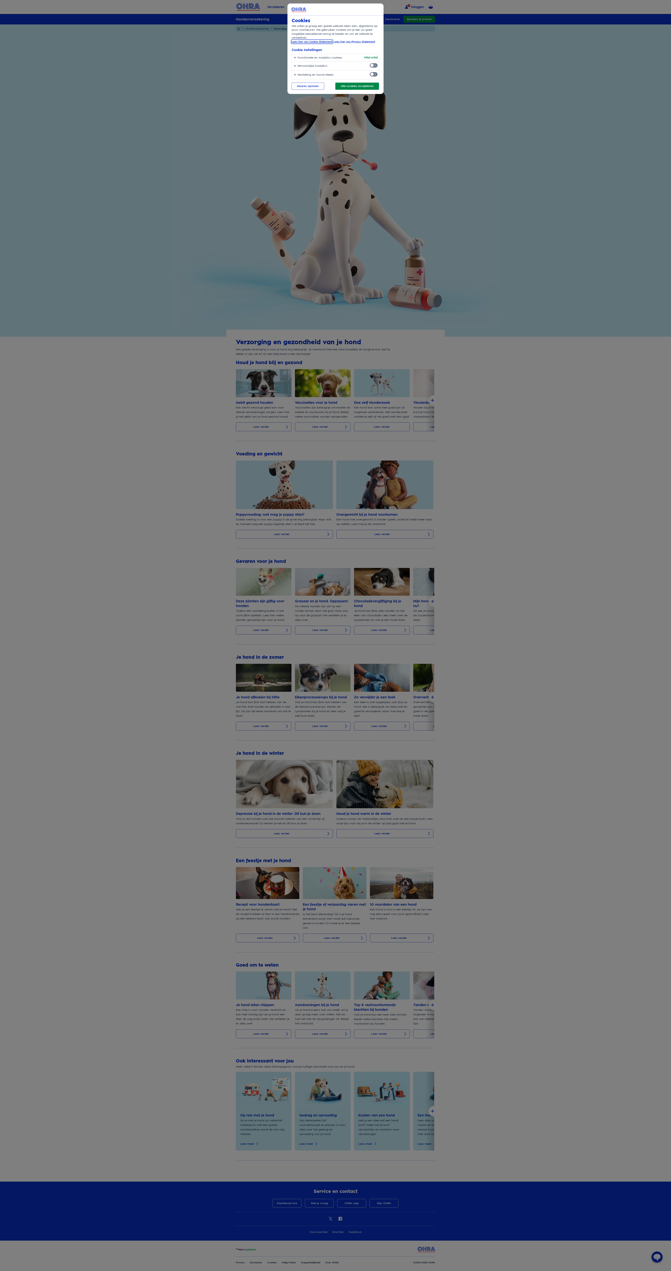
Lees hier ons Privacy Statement (354, 41)
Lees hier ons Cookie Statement (312, 41)
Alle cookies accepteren (357, 86)
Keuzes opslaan (308, 86)
